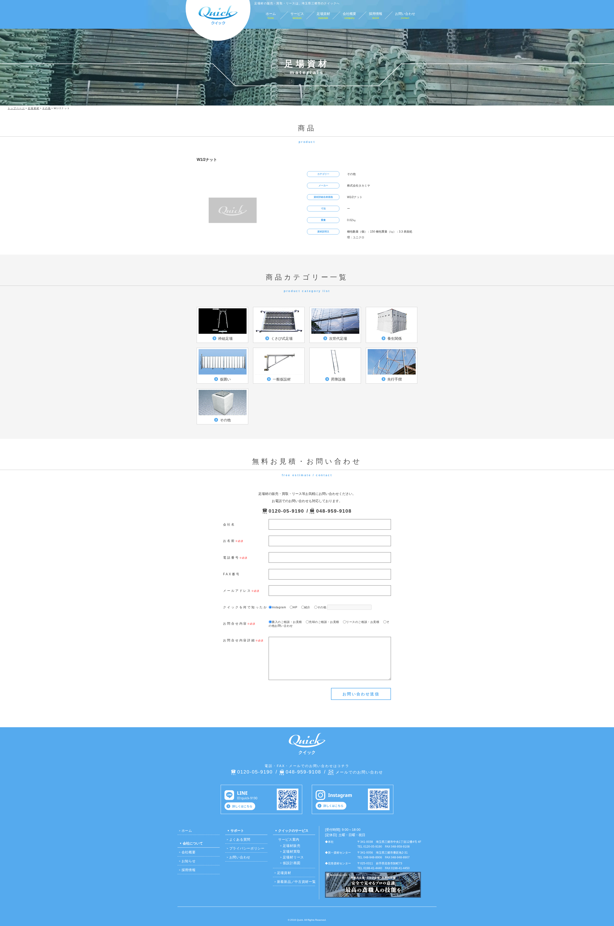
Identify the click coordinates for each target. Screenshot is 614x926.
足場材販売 (292, 845)
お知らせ (189, 861)
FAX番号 (231, 574)
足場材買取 (292, 851)
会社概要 (189, 852)
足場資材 (284, 872)
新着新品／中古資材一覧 (296, 881)
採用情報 (189, 870)
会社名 (229, 524)
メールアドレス (237, 590)
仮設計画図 (292, 863)
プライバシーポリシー (247, 848)
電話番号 (231, 557)
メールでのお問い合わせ (359, 772)
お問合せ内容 (235, 623)
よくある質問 (239, 839)
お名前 (229, 541)
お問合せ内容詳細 (239, 640)
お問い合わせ (239, 857)
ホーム (187, 830)
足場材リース (293, 857)
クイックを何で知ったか (245, 607)
